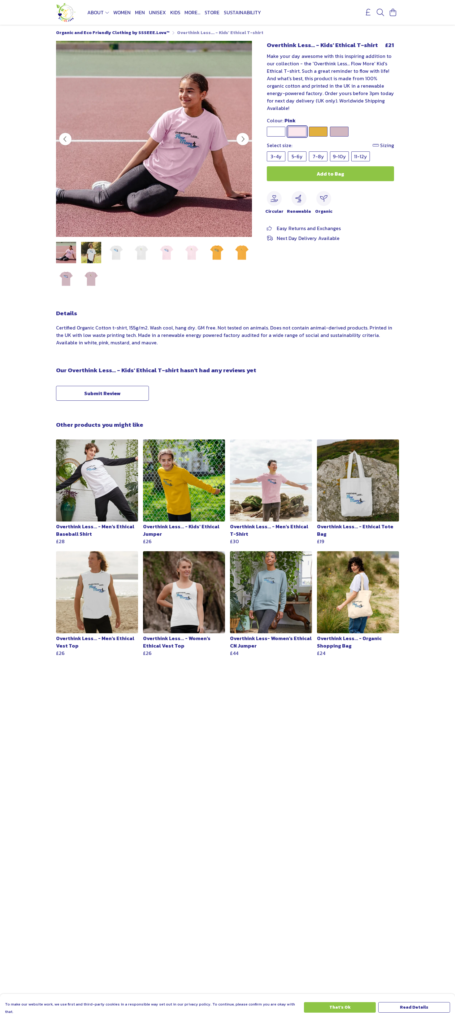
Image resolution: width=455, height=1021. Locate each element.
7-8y (318, 156)
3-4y (276, 156)
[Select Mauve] (339, 132)
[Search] (380, 12)
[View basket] (393, 12)
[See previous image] (65, 139)
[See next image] (242, 139)
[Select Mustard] (318, 132)
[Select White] (276, 132)
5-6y (297, 156)
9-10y (339, 156)
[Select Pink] (297, 132)
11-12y (360, 156)
